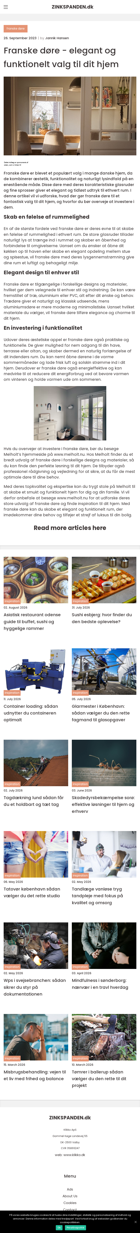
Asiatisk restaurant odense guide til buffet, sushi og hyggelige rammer (32, 621)
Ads (70, 1189)
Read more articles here (70, 528)
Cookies (70, 1203)
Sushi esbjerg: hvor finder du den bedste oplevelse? (102, 618)
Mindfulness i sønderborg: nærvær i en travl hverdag (100, 983)
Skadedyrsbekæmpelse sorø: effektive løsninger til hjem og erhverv (103, 804)
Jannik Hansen (57, 38)
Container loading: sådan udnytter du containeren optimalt (31, 713)
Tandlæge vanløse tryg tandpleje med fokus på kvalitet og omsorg (97, 896)
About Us (70, 1196)
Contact (70, 1209)
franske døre (16, 28)
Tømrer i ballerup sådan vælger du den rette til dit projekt (99, 1079)
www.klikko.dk (74, 1155)
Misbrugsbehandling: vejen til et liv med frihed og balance (35, 1075)
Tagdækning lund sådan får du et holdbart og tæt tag (34, 801)
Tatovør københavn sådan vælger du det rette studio (32, 892)
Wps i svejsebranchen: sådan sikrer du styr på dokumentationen (35, 987)
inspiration (12, 601)
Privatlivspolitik (75, 1227)
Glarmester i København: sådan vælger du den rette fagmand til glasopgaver (101, 713)
